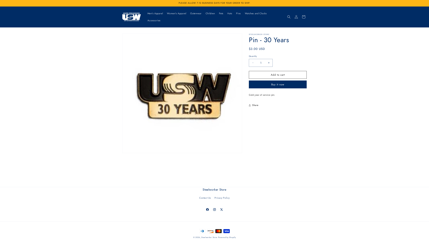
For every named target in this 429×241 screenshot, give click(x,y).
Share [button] (255, 105)
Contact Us (205, 197)
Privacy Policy (222, 197)
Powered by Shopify (227, 237)
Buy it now (277, 84)
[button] (289, 17)
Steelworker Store (209, 237)
